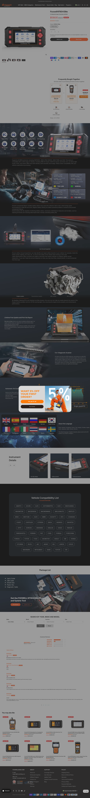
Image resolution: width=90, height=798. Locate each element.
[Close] (69, 387)
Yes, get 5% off (32, 401)
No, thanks (32, 406)
